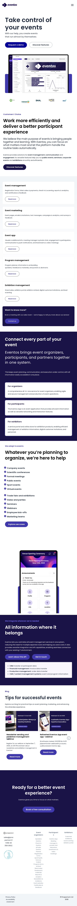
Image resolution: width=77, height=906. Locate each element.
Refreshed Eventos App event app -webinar (53, 735)
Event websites (38, 883)
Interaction (53, 847)
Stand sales (38, 868)
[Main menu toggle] (72, 5)
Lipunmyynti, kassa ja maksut (38, 860)
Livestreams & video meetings (53, 852)
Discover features (41, 45)
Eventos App (54, 839)
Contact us (12, 321)
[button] (8, 738)
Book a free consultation (38, 809)
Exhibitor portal (68, 843)
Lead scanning (68, 841)
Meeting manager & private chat (53, 843)
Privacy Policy (10, 897)
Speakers (38, 839)
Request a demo (16, 45)
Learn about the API (17, 657)
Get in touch (41, 657)
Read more (12, 199)
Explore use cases (16, 524)
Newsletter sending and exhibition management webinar (18, 736)
